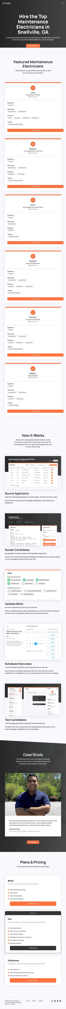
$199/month (33, 948)
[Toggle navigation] (62, 3)
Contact (41, 1001)
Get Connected (35, 130)
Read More (33, 842)
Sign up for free (33, 904)
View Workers (33, 46)
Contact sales (33, 980)
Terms (27, 1001)
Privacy (34, 1001)
